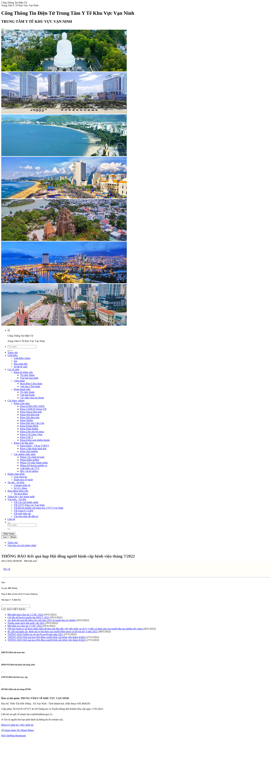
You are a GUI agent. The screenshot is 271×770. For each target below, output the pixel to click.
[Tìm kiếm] (9, 522)
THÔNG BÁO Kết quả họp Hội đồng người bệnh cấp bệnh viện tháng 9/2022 (47, 637)
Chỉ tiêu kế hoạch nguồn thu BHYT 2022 (28, 617)
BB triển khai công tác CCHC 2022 (25, 614)
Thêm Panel (8, 534)
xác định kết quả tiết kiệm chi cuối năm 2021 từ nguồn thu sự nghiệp (42, 620)
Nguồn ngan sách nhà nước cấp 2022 (26, 623)
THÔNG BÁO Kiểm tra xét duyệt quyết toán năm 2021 (35, 634)
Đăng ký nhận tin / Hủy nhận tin (17, 725)
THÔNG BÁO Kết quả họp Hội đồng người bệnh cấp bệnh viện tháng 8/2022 (47, 640)
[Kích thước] (1, 551)
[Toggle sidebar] (2, 29)
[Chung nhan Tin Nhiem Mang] (17, 730)
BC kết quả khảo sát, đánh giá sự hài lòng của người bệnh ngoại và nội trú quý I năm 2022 (52, 631)
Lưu (5, 537)
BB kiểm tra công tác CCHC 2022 (25, 626)
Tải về (6, 569)
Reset (13, 537)
